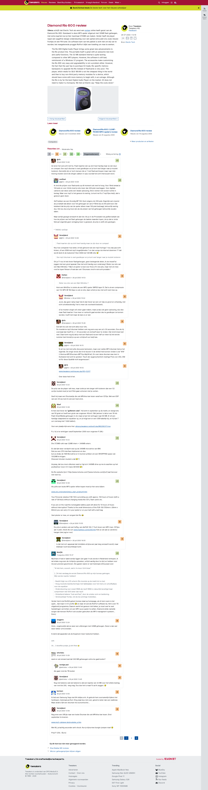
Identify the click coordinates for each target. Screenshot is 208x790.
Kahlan (64, 275)
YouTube (161, 773)
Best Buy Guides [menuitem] (64, 2)
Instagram (162, 776)
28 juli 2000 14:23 (63, 440)
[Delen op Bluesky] (135, 38)
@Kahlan (67, 298)
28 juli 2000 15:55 (76, 523)
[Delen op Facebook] (127, 38)
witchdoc (60, 653)
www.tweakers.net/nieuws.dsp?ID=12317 (74, 371)
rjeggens (60, 620)
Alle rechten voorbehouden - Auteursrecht (41, 774)
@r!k (59, 159)
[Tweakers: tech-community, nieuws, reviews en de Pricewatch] (31, 2)
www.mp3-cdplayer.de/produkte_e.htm (66, 722)
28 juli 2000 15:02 (78, 298)
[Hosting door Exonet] (166, 759)
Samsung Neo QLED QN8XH (123, 773)
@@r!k (61, 182)
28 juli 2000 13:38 (63, 407)
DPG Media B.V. (52, 771)
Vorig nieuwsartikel (57, 119)
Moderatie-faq (67, 149)
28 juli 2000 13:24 (63, 622)
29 (123, 38)
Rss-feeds (162, 779)
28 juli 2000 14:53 (79, 278)
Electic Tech (130, 42)
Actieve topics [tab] (204, 18)
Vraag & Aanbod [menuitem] (92, 2)
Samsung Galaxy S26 (120, 779)
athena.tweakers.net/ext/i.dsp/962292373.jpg (92, 426)
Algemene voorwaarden (78, 779)
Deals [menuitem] (111, 2)
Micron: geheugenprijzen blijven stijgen (65, 751)
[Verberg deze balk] (198, 8)
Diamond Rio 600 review (69, 131)
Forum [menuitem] (104, 2)
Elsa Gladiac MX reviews (59, 748)
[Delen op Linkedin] (131, 38)
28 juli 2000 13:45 (75, 679)
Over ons (80, 773)
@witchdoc (63, 667)
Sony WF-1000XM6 (120, 786)
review (87, 30)
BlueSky (161, 770)
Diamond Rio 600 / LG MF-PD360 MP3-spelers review (105, 130)
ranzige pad (63, 665)
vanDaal (62, 179)
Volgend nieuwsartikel (107, 119)
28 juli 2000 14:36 (63, 483)
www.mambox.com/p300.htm (85, 530)
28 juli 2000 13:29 (63, 655)
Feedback (133, 30)
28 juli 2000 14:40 (72, 238)
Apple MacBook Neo (120, 770)
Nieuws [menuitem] (44, 2)
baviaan (60, 691)
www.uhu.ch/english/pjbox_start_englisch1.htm (69, 492)
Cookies (72, 786)
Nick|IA (60, 552)
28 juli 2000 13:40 (63, 162)
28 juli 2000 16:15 (77, 345)
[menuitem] (159, 2)
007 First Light (118, 783)
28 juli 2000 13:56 (63, 711)
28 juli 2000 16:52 (77, 368)
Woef (59, 404)
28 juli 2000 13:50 (63, 694)
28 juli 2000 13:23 (63, 385)
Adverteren (73, 770)
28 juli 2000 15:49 (79, 323)
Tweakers (137, 26)
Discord (161, 783)
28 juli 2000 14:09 (72, 182)
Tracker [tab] (204, 10)
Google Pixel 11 (118, 776)
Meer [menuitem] (117, 2)
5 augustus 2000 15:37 (65, 555)
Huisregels (73, 776)
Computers (53, 142)
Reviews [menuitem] (52, 2)
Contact (72, 773)
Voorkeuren (82, 786)
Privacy (72, 783)
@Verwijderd (66, 278)
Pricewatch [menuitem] (79, 2)
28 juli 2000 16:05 (79, 540)
